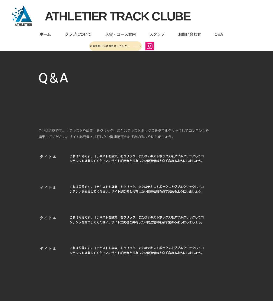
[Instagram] (149, 46)
